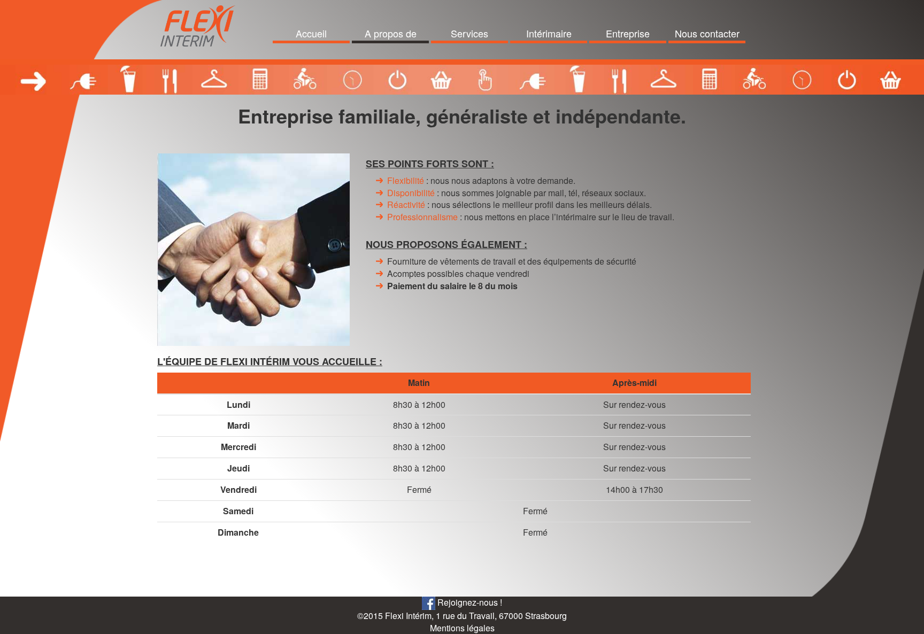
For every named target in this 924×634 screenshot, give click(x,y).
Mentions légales (462, 628)
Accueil (311, 33)
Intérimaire (549, 33)
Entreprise (628, 33)
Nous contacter (707, 33)
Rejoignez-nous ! (468, 602)
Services (469, 33)
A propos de (391, 33)
